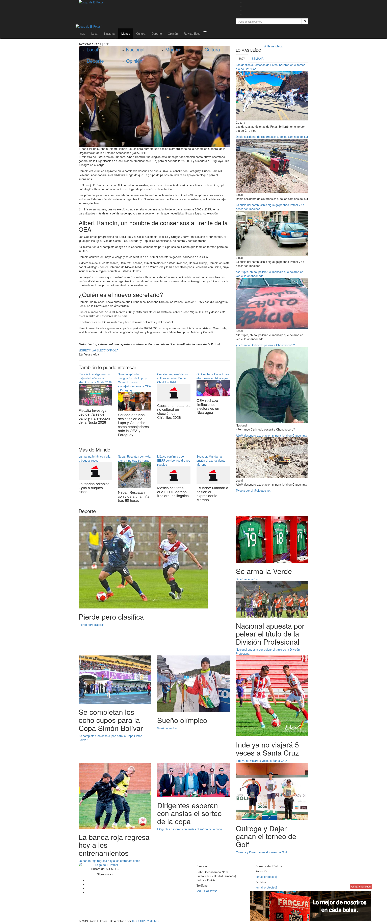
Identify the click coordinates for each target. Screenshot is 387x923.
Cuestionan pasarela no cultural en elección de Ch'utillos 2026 (172, 378)
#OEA (114, 350)
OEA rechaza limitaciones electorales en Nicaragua (213, 376)
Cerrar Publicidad (361, 886)
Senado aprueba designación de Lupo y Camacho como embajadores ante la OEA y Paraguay (134, 382)
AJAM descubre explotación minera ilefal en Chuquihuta (271, 435)
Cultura (141, 33)
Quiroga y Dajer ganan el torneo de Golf (261, 852)
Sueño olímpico (167, 728)
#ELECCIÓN (103, 350)
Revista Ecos (192, 33)
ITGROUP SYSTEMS (145, 921)
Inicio (82, 33)
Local (94, 33)
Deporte (157, 33)
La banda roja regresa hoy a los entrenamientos (109, 861)
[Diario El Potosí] (154, 2)
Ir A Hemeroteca (272, 46)
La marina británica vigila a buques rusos (94, 458)
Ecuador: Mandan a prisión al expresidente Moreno (211, 460)
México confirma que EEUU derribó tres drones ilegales (173, 460)
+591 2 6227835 (207, 891)
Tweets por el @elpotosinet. (253, 490)
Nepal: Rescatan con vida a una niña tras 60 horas (134, 458)
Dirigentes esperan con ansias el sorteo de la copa (189, 829)
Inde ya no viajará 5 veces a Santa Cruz (261, 761)
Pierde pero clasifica (91, 625)
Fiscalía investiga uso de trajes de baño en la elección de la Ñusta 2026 (95, 378)
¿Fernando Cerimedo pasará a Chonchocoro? (265, 345)
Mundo (125, 33)
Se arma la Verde (247, 579)
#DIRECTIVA (87, 350)
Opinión (173, 33)
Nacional (109, 33)
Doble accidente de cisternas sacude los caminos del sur (272, 137)
